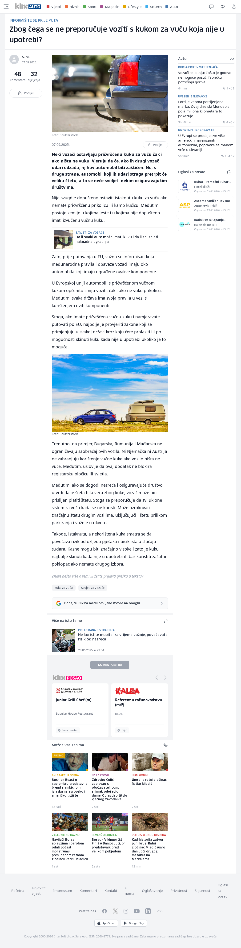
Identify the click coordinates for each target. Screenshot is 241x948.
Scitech (156, 6)
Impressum (62, 890)
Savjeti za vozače (92, 588)
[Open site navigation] (6, 6)
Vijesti (56, 6)
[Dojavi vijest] (222, 6)
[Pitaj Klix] (211, 6)
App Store (109, 923)
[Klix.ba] (28, 6)
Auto (174, 6)
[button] (157, 677)
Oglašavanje (152, 890)
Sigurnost (202, 890)
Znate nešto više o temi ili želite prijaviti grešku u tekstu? (97, 576)
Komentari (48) (110, 665)
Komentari (88, 890)
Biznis (74, 6)
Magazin (112, 6)
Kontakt (110, 890)
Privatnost (178, 890)
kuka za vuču (64, 588)
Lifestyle (135, 6)
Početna (17, 890)
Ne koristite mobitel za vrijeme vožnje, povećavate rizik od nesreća (123, 637)
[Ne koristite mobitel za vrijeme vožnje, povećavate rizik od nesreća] (63, 640)
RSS (159, 911)
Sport (92, 6)
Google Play (136, 923)
